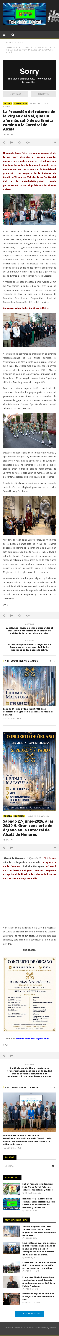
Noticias (19, 816)
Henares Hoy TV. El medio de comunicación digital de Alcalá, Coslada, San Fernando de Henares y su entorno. (39, 1203)
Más (55, 142)
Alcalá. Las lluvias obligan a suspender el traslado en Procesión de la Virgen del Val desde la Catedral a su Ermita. (29, 629)
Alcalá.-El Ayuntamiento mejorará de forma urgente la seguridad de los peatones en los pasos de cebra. (29, 645)
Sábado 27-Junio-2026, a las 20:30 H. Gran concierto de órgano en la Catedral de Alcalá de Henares (28, 711)
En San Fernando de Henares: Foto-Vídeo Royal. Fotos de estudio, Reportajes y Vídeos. (37, 1186)
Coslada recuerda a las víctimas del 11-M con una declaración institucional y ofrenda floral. (39, 1265)
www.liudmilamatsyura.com (32, 1038)
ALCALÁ (8, 103)
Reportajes (20, 103)
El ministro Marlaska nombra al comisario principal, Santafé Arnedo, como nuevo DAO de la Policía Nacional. (38, 1281)
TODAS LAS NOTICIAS (29, 1313)
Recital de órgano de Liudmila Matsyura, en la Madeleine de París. (38, 1296)
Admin (7, 106)
